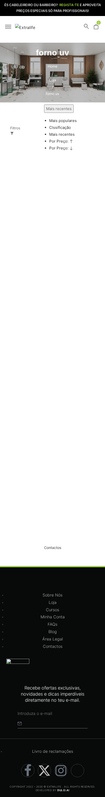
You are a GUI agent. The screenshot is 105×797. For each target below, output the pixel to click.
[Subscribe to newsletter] (20, 723)
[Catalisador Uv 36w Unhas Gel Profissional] (32, 409)
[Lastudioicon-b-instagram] (61, 770)
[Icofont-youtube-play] (77, 770)
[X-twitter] (44, 770)
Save (23, 178)
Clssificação (60, 127)
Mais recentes (62, 134)
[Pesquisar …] (86, 27)
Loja (52, 80)
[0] (96, 27)
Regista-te (69, 5)
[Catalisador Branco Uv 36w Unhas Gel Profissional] (32, 193)
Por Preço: (59, 141)
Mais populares (63, 120)
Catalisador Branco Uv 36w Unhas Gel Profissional (29, 263)
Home (52, 66)
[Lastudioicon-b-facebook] (27, 770)
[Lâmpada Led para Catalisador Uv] (32, 304)
